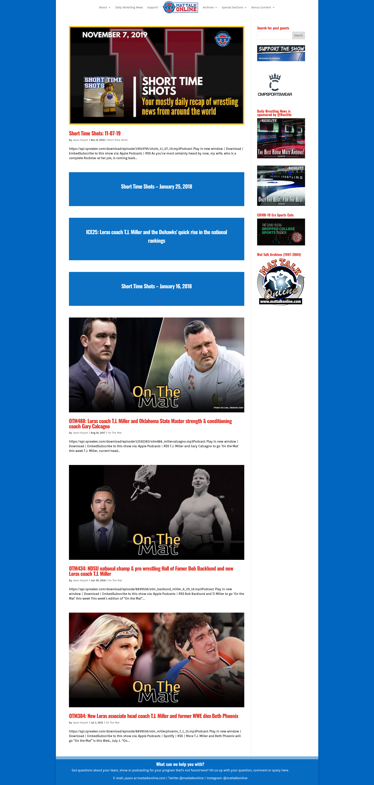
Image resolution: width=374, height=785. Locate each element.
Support (152, 7)
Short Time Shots (117, 139)
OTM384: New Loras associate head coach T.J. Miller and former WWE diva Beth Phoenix (153, 716)
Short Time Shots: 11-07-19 (94, 133)
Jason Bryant (80, 139)
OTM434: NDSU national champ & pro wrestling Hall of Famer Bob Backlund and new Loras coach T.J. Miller (151, 570)
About (103, 7)
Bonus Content (261, 7)
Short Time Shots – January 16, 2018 (156, 286)
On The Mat (115, 432)
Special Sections (232, 7)
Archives (208, 7)
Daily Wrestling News (129, 7)
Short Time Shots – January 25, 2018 (156, 186)
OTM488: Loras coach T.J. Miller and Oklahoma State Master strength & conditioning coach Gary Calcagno (150, 423)
